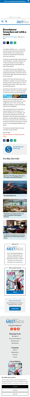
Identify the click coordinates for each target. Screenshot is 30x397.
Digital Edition (15, 352)
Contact (15, 357)
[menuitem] (2, 21)
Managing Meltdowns (10, 195)
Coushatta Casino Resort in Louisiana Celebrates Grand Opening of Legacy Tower (14, 236)
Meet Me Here (15, 343)
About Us (15, 350)
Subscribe (15, 354)
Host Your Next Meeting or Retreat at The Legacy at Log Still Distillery (14, 176)
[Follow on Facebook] (15, 329)
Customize (15, 390)
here (21, 262)
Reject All (15, 394)
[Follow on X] (11, 329)
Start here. (22, 1)
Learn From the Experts (15, 338)
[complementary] (15, 386)
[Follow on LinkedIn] (18, 329)
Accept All (15, 386)
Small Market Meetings (11, 37)
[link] (4, 43)
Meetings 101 (15, 336)
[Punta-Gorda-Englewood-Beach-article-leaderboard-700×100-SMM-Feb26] (15, 97)
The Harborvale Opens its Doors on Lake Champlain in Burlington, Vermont (14, 215)
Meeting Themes (15, 341)
